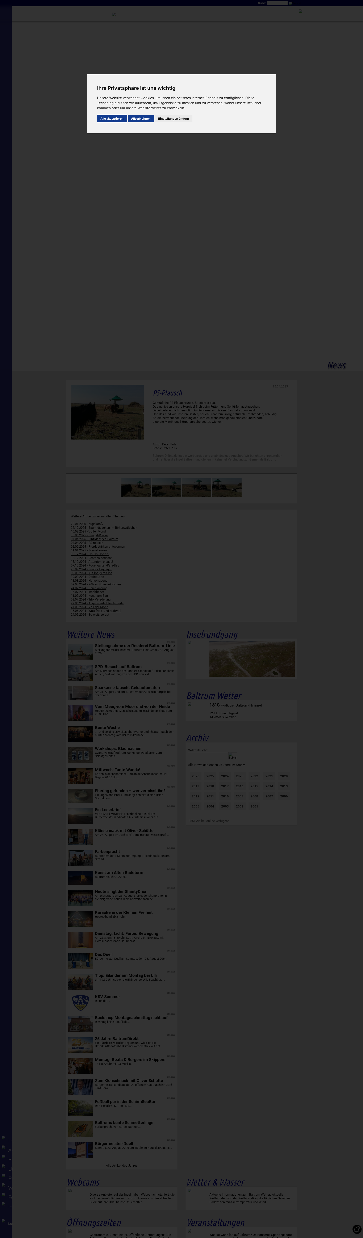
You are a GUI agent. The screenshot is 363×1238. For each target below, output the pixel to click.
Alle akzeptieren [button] (112, 118)
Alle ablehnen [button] (141, 118)
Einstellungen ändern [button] (173, 118)
